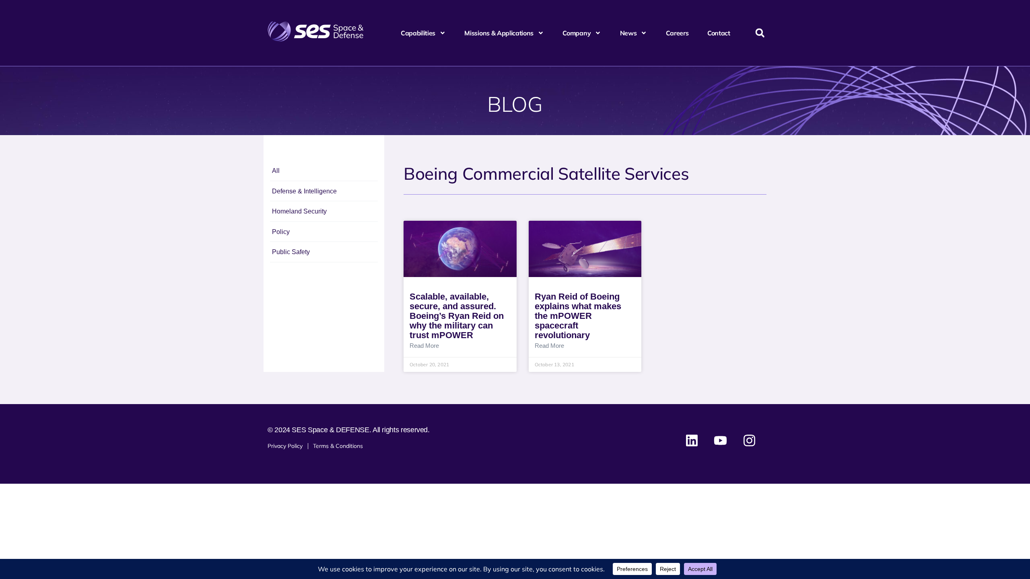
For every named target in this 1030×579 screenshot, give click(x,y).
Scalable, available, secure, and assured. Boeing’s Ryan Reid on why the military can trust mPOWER (457, 316)
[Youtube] (720, 440)
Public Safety (291, 251)
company (576, 33)
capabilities (418, 33)
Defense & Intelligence (304, 191)
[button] (759, 33)
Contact (718, 33)
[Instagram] (749, 440)
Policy (281, 231)
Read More (424, 346)
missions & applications (499, 33)
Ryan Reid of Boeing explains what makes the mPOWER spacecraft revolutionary (578, 316)
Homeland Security (299, 211)
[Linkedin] (692, 440)
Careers (677, 33)
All (276, 170)
